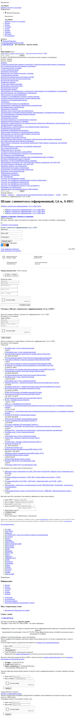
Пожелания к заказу (11, 510)
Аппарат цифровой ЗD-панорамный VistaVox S (21, 420)
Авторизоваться (10, 650)
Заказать (8, 688)
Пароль (7, 648)
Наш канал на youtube (22, 610)
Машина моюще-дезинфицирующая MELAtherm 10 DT (23, 449)
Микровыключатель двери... (62, 491)
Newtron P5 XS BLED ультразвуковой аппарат (20, 415)
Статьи (7, 590)
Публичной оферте (68, 521)
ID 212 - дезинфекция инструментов (17, 400)
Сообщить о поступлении (9, 225)
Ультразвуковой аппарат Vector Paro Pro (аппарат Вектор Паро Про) (27, 354)
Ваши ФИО (9, 500)
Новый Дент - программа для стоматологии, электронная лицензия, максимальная (33, 426)
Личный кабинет (6, 193)
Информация (5, 9)
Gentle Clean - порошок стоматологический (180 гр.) (22, 438)
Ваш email (8, 504)
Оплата (7, 587)
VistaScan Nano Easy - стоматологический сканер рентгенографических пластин (32, 382)
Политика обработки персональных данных (20, 603)
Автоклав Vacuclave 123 (13, 443)
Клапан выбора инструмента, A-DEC (48, 477)
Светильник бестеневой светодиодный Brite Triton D (22, 394)
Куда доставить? (10, 506)
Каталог (7, 585)
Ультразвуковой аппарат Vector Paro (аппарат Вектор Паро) (25, 371)
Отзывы (7, 592)
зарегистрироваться (22, 654)
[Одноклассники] (5, 245)
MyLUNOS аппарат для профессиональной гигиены (22, 388)
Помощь (7, 594)
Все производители (7, 524)
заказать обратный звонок (52, 657)
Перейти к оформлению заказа (11, 693)
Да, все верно (16, 7)
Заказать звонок (32, 44)
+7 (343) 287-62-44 (7, 44)
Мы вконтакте (9, 610)
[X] (7, 245)
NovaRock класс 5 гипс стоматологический (19, 377)
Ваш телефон (10, 502)
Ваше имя (8, 676)
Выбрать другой (6, 7)
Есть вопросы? (10, 599)
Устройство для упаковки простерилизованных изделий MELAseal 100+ (29, 365)
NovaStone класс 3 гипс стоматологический (19, 348)
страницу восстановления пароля (47, 642)
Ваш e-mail (8, 646)
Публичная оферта (11, 601)
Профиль (4, 39)
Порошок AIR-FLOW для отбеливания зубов (20, 461)
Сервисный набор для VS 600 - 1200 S (49, 481)
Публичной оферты (44, 519)
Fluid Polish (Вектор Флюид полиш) (17, 455)
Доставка (8, 588)
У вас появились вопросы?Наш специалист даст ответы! (11, 250)
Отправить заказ (10, 512)
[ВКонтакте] (2, 245)
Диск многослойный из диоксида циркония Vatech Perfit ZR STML (27, 359)
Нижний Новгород (13, 13)
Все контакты (20, 44)
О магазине (8, 597)
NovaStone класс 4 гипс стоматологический (19, 432)
